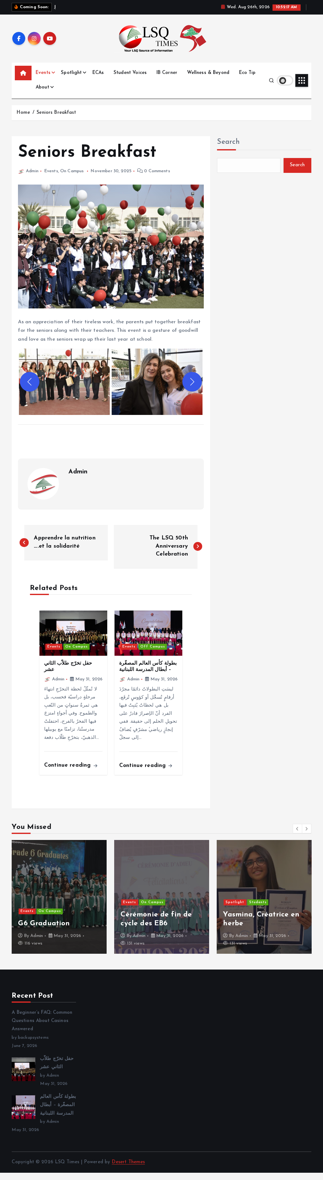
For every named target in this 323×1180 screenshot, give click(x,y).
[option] (59, 897)
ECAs (98, 72)
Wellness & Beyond (208, 72)
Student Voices (130, 72)
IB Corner (166, 72)
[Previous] (29, 382)
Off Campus (152, 646)
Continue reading (68, 765)
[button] (64, 382)
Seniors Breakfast (56, 112)
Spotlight (71, 72)
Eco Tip (247, 72)
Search (228, 142)
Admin (32, 171)
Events (43, 72)
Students (258, 902)
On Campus (72, 171)
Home (23, 112)
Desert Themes (128, 1162)
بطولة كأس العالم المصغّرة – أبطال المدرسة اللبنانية (58, 1105)
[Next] (192, 382)
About (42, 87)
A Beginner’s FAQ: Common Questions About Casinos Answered (42, 1021)
